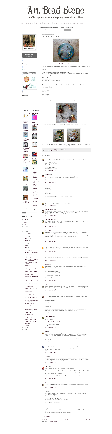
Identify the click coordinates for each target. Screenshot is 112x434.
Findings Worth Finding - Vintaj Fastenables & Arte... (31, 269)
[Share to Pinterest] (65, 149)
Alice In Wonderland (49, 150)
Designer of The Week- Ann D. (31, 321)
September (27, 238)
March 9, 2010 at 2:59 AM (50, 378)
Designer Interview (35, 177)
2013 (25, 226)
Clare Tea (47, 366)
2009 (25, 327)
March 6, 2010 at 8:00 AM (50, 251)
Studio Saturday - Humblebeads (31, 276)
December (27, 233)
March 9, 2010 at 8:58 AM (50, 387)
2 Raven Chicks (48, 316)
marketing (35, 201)
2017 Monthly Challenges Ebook (73, 23)
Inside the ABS (36, 186)
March (26, 249)
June (26, 243)
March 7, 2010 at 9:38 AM (50, 341)
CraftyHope (47, 201)
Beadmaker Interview (35, 172)
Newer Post (44, 419)
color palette (35, 198)
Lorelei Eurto (55, 100)
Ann (46, 294)
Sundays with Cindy (29, 257)
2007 (25, 331)
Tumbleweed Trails (49, 345)
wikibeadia (35, 205)
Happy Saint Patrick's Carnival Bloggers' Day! (31, 284)
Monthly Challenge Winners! (30, 319)
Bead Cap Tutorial (28, 266)
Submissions (29, 23)
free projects (35, 199)
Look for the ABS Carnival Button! (31, 252)
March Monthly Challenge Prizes (31, 316)
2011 (25, 229)
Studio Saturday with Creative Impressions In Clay (31, 310)
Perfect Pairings (34, 190)
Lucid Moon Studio (49, 219)
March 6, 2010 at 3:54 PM (50, 312)
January (26, 325)
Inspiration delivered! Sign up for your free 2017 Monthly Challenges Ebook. (56, 27)
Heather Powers (48, 382)
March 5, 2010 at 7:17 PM (50, 215)
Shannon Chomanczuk (50, 209)
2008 (25, 329)
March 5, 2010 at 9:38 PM (50, 241)
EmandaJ (47, 174)
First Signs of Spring (29, 314)
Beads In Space (28, 265)
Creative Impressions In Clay (35, 150)
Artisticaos (34, 133)
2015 (25, 222)
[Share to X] (63, 149)
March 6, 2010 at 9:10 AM (50, 280)
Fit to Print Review (35, 185)
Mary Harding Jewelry (35, 114)
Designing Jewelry (35, 180)
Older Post (88, 419)
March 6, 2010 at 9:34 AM (50, 290)
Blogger (61, 430)
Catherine (47, 284)
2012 (25, 228)
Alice (46, 331)
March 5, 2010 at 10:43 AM (50, 170)
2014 (25, 224)
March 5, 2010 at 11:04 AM (50, 182)
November (27, 235)
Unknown (47, 264)
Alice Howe (47, 245)
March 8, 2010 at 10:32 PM (50, 362)
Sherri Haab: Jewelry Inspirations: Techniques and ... (31, 301)
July (26, 242)
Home (22, 23)
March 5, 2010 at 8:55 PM (50, 226)
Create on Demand (28, 250)
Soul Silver (34, 122)
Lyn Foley (47, 255)
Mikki (46, 157)
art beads (55, 150)
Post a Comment (47, 416)
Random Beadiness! (29, 286)
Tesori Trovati (35, 158)
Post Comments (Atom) (52, 421)
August (26, 240)
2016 (25, 221)
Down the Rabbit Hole (29, 312)
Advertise (38, 23)
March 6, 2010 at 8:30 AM (50, 260)
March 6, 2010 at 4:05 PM (50, 327)
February (27, 323)
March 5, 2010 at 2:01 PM (50, 197)
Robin (46, 356)
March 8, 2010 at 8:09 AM (50, 352)
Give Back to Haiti (28, 254)
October (26, 236)
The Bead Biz (35, 192)
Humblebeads (35, 141)
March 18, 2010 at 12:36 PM (51, 413)
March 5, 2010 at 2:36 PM (50, 205)
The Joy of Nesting (49, 230)
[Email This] (60, 149)
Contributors (47, 23)
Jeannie (46, 186)
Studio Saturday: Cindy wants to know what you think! (31, 260)
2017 (25, 219)
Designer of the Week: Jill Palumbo (32, 255)
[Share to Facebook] (64, 149)
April (26, 247)
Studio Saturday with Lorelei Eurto (31, 292)
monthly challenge (35, 203)
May (26, 245)
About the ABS (58, 23)
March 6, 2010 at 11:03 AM (50, 302)
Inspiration (59, 150)
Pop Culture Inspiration (29, 303)
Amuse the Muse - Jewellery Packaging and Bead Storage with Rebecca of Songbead (26, 159)
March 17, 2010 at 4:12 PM (50, 403)
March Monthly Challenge (30, 317)
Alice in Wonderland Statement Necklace (53, 321)
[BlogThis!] (62, 149)
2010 (25, 231)
